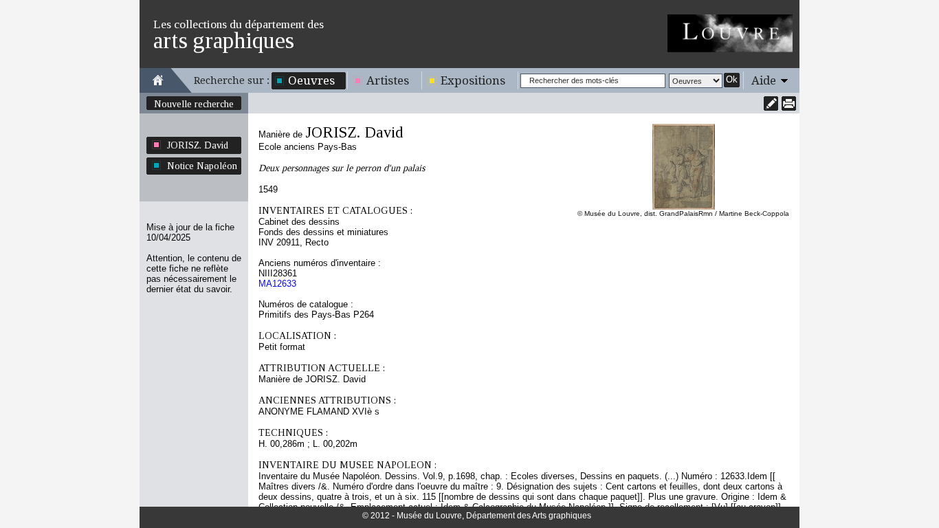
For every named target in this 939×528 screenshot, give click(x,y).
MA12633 (277, 283)
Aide (763, 80)
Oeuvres (311, 80)
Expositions (473, 80)
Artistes (387, 80)
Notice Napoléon (202, 165)
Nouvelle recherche (194, 103)
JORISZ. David (197, 145)
